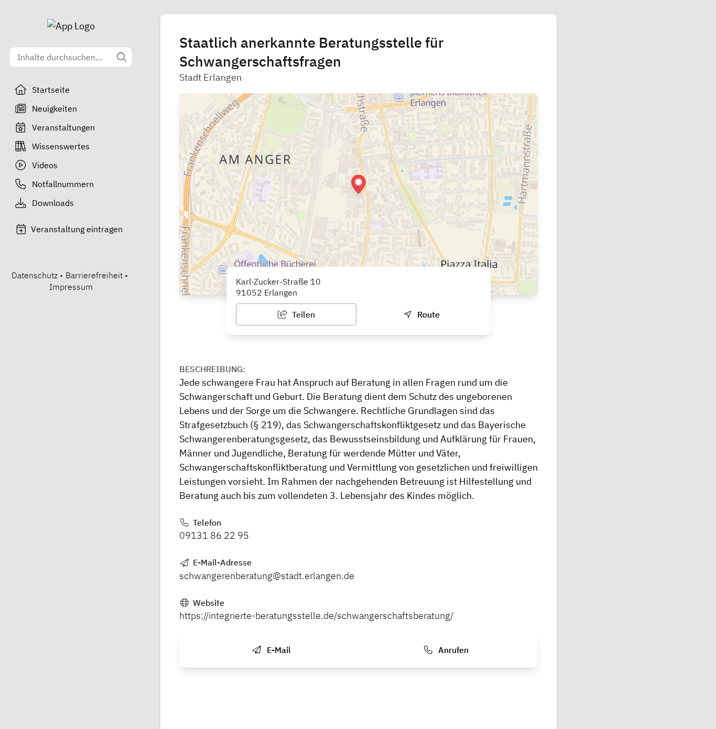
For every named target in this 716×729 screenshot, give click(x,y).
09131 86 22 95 (214, 535)
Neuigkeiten (54, 108)
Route (427, 314)
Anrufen (452, 650)
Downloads (53, 203)
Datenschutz (35, 275)
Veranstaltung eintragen (77, 229)
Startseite (51, 89)
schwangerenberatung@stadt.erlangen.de (266, 576)
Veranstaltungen (63, 127)
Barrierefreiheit (94, 275)
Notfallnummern (63, 184)
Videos (45, 165)
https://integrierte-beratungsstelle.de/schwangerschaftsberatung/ (316, 616)
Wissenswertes (61, 146)
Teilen (302, 314)
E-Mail (278, 650)
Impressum (71, 286)
